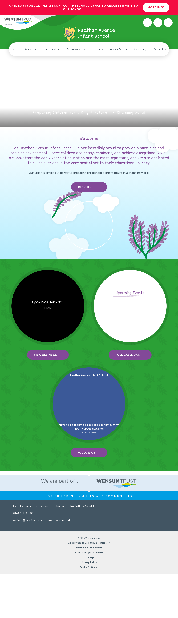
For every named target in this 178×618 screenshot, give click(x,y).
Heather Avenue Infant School (89, 375)
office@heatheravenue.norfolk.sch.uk (42, 520)
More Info (155, 7)
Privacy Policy (89, 562)
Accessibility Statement (89, 552)
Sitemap (89, 557)
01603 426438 (23, 513)
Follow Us (86, 452)
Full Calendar (128, 355)
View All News (45, 355)
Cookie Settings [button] (89, 567)
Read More (86, 187)
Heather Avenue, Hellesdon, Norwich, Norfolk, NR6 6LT (53, 506)
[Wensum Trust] (19, 21)
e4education (103, 542)
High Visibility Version (89, 547)
